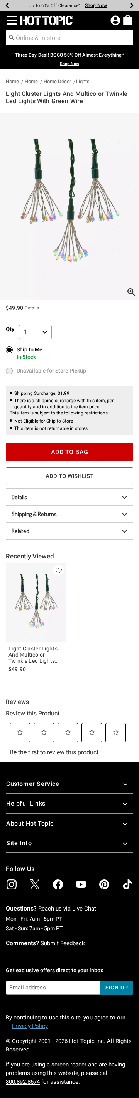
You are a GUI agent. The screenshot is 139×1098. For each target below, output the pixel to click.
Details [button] (32, 308)
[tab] (69, 206)
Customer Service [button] (32, 783)
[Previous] (7, 5)
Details (19, 497)
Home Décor (57, 81)
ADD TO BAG (69, 452)
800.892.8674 (23, 1081)
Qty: (11, 329)
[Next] (131, 5)
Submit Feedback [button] (63, 943)
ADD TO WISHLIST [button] (69, 476)
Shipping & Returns (34, 514)
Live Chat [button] (84, 908)
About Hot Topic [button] (30, 823)
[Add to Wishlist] (58, 570)
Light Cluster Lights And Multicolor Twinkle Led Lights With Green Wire (33, 654)
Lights (83, 81)
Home (12, 81)
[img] (11, 884)
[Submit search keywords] (11, 37)
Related (20, 531)
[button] (10, 20)
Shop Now (96, 5)
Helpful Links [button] (26, 803)
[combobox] (69, 37)
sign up (116, 987)
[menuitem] (128, 20)
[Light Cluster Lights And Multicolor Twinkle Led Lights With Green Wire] (36, 602)
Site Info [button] (19, 843)
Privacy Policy (30, 1026)
